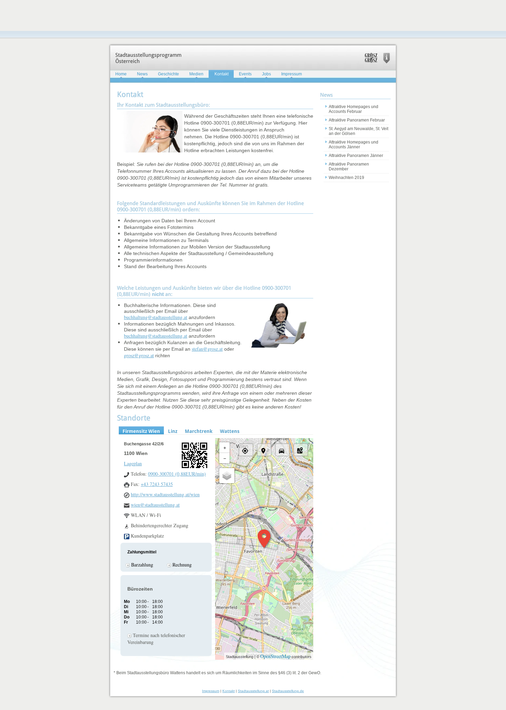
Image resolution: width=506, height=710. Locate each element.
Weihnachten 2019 (346, 177)
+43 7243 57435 (157, 484)
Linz (172, 431)
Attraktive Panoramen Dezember (349, 166)
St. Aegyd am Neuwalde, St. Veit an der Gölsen (358, 131)
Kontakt (221, 74)
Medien (196, 74)
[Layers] (226, 475)
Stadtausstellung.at (253, 691)
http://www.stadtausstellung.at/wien (165, 494)
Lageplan (133, 463)
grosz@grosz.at (139, 355)
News (142, 74)
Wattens (230, 431)
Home (121, 74)
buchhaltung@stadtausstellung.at (155, 317)
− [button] (224, 458)
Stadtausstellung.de (288, 691)
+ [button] (224, 447)
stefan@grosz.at (207, 349)
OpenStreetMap (275, 656)
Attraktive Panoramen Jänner (356, 155)
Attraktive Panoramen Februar (357, 120)
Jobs (266, 74)
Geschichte (168, 74)
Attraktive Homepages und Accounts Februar (353, 109)
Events (245, 74)
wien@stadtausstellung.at (155, 504)
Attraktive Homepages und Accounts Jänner (353, 144)
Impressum (291, 74)
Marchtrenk (198, 431)
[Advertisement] (125, 15)
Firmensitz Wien (141, 431)
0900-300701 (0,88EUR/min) (177, 473)
